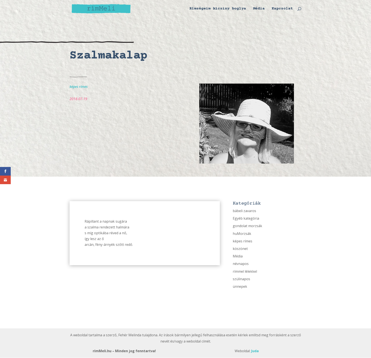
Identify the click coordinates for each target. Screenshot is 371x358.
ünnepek (240, 286)
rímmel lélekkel (245, 271)
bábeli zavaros (244, 210)
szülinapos (241, 279)
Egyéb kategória (246, 218)
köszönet (240, 248)
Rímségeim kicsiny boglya (217, 9)
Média (259, 9)
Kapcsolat (282, 9)
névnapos (241, 263)
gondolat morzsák (247, 225)
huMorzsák (242, 233)
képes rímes (79, 86)
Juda (255, 351)
